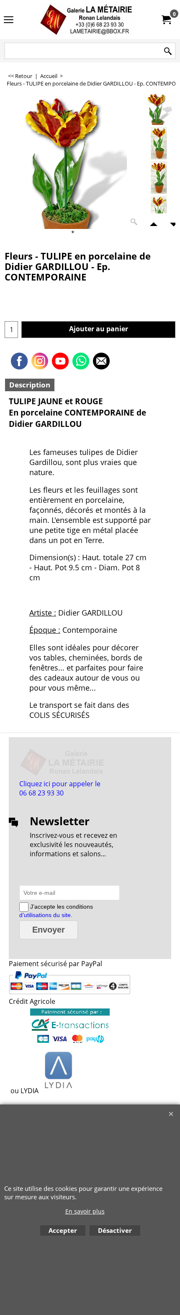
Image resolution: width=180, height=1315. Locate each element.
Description (29, 385)
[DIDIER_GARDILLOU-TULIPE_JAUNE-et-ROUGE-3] (159, 177)
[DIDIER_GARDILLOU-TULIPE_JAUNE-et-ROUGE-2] (159, 143)
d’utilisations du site (45, 915)
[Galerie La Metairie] (88, 19)
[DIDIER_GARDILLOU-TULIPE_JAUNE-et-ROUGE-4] (159, 212)
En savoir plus (85, 1211)
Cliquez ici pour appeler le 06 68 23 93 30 (59, 788)
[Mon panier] (165, 20)
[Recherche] (168, 51)
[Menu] (8, 20)
